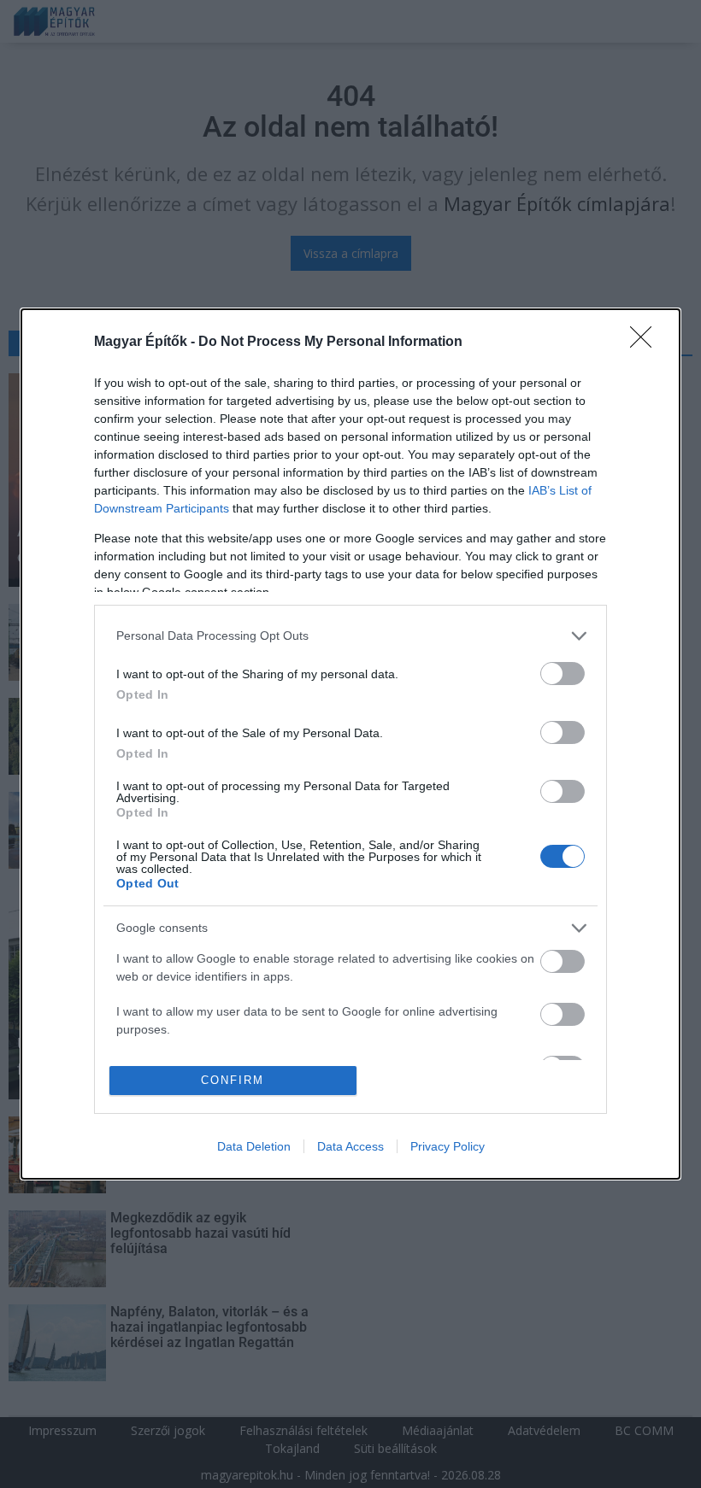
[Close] (646, 342)
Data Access (350, 1146)
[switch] (562, 673)
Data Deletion (254, 1146)
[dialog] (350, 744)
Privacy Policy (447, 1146)
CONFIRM (232, 1080)
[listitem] (350, 636)
